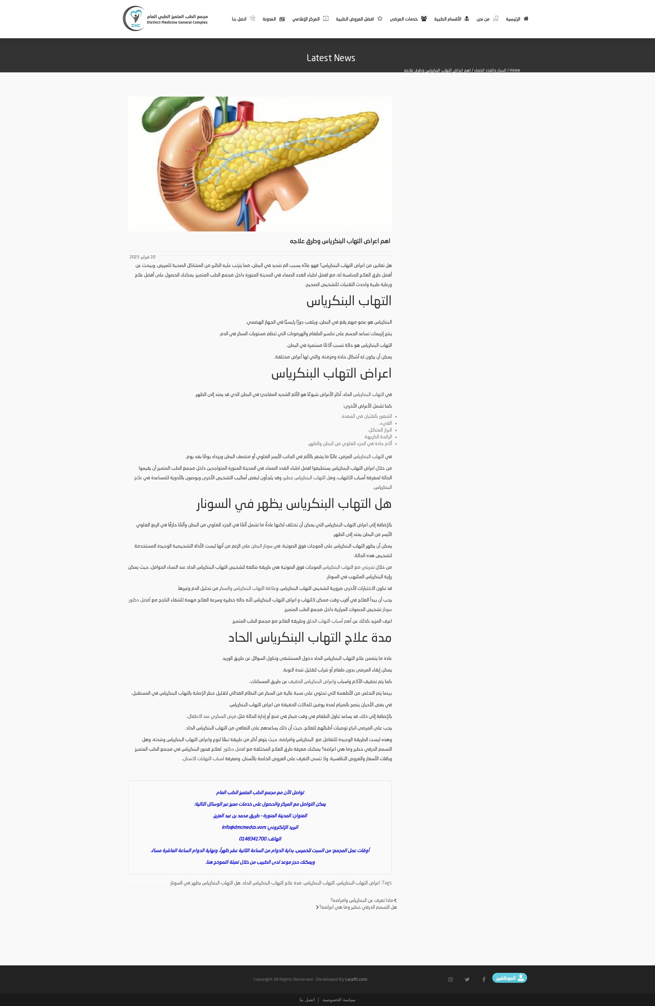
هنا (209, 862)
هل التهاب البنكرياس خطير (308, 478)
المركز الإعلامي (306, 19)
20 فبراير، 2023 (142, 257)
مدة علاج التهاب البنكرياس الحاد (272, 883)
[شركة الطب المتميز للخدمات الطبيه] (166, 18)
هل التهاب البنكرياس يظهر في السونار (205, 883)
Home (515, 71)
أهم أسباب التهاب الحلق (328, 621)
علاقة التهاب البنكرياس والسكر (247, 588)
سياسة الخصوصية (338, 999)
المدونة (269, 19)
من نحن (483, 19)
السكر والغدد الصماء (490, 71)
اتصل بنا (239, 19)
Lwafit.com (356, 979)
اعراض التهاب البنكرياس (358, 883)
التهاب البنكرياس (368, 394)
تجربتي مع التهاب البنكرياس (348, 567)
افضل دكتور (233, 749)
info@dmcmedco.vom (244, 827)
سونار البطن (262, 546)
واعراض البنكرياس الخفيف (312, 681)
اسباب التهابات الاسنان (203, 758)
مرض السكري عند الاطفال (212, 716)
